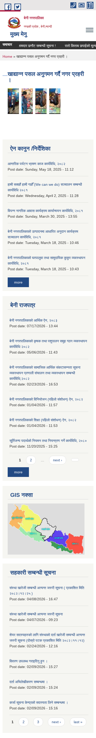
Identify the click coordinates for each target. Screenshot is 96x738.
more (18, 282)
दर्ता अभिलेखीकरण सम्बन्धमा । (28, 682)
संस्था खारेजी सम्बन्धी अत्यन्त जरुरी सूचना (36, 614)
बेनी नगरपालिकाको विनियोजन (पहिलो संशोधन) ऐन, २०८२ (46, 399)
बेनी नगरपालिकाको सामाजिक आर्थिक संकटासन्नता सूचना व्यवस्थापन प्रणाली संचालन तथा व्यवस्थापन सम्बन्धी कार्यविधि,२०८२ (44, 373)
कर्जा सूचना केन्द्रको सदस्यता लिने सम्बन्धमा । (38, 702)
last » (78, 722)
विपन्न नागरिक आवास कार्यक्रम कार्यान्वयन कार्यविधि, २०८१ (45, 211)
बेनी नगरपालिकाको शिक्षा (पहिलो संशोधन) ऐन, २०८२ (42, 420)
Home (7, 56)
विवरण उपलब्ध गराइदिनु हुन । (28, 661)
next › (57, 460)
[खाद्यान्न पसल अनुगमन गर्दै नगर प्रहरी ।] (13, 101)
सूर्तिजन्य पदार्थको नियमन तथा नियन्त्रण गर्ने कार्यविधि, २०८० (48, 441)
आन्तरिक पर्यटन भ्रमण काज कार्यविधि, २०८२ (36, 164)
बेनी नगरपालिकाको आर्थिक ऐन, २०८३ (33, 320)
